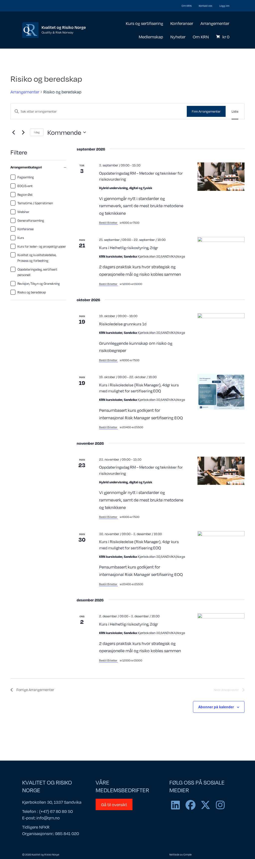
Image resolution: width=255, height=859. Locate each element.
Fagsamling (25, 177)
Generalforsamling (30, 220)
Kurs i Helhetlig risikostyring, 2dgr (128, 247)
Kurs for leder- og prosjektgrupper (41, 246)
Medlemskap (151, 37)
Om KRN (186, 5)
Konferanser (181, 23)
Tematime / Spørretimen (35, 203)
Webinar (23, 212)
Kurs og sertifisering (144, 23)
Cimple (187, 854)
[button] (175, 805)
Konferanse (25, 229)
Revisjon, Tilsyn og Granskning (38, 283)
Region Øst (25, 194)
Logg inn (224, 5)
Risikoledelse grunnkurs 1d (122, 323)
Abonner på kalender (216, 706)
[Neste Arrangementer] (23, 132)
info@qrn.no (48, 818)
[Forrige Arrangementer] (13, 132)
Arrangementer (214, 23)
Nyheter (178, 37)
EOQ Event (25, 186)
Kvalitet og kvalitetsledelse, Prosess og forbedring (36, 258)
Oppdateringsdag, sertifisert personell (37, 272)
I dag (37, 132)
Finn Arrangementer (206, 111)
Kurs (20, 237)
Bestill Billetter (108, 222)
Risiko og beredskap (31, 292)
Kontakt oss (205, 5)
